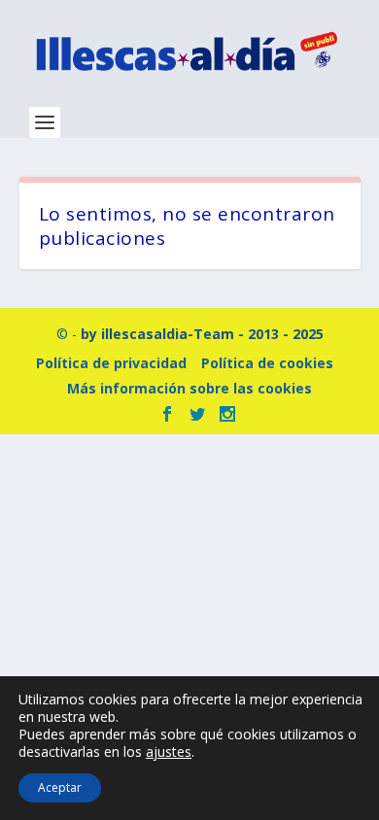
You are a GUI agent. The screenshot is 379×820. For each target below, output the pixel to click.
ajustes (168, 752)
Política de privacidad (111, 363)
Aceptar (60, 787)
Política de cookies (267, 363)
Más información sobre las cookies (189, 388)
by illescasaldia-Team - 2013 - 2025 (202, 334)
